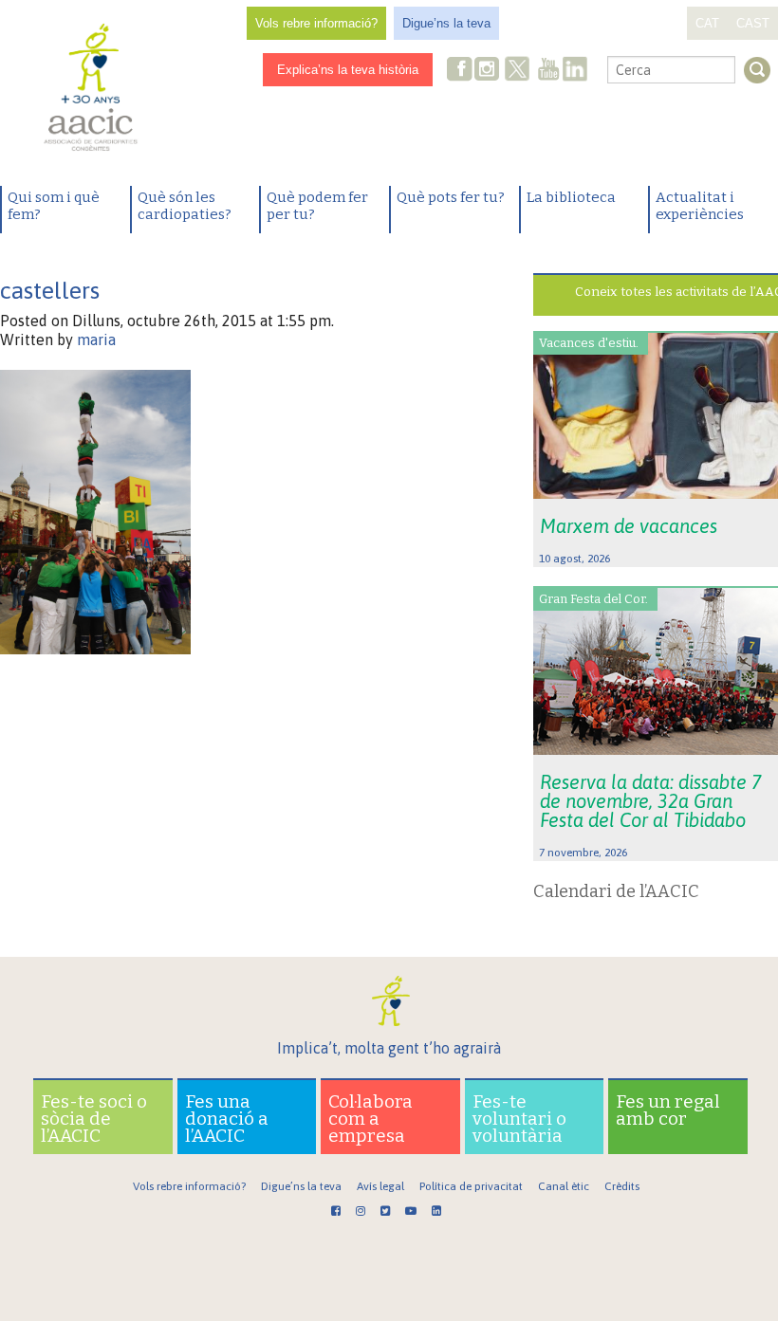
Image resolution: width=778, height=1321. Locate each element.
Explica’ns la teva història (347, 70)
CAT (707, 23)
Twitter (517, 71)
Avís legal (380, 1186)
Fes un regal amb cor (668, 1110)
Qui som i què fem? (54, 206)
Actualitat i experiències (700, 206)
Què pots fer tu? (451, 197)
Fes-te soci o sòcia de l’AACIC (94, 1119)
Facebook (460, 70)
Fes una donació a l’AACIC (227, 1119)
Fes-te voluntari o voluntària (519, 1119)
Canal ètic (563, 1186)
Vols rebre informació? (316, 23)
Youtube (548, 70)
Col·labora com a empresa (370, 1119)
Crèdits (621, 1186)
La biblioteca (571, 197)
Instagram (488, 70)
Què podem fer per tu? (317, 206)
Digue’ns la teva (446, 23)
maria (96, 339)
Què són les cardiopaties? (185, 206)
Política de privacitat (471, 1186)
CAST (752, 23)
